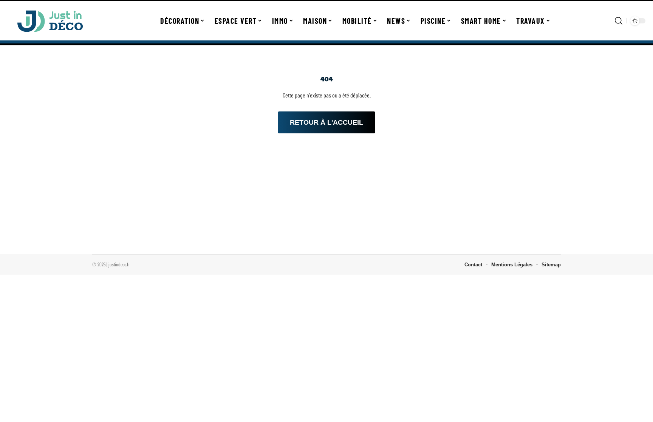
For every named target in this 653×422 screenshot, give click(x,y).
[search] (618, 20)
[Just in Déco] (50, 21)
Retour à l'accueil (326, 122)
